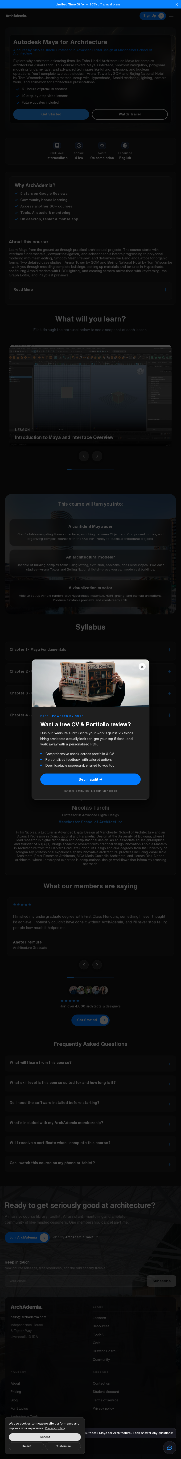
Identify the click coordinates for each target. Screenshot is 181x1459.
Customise (63, 1446)
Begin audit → (90, 779)
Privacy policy (55, 1428)
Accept (45, 1436)
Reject (26, 1446)
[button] (90, 4)
